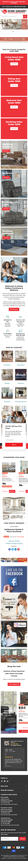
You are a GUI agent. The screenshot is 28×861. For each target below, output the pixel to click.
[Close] (24, 413)
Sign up (14, 445)
